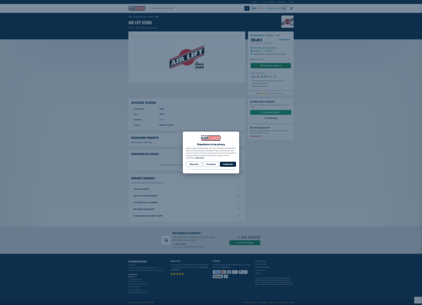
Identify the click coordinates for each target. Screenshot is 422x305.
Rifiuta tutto (194, 164)
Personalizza (211, 164)
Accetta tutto (228, 164)
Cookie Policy (199, 158)
